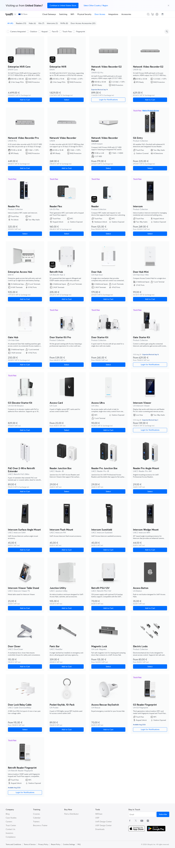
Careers (9, 821)
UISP (97, 818)
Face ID (55, 31)
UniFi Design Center (103, 821)
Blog (8, 814)
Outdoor (33, 31)
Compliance (10, 837)
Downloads (99, 829)
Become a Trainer (40, 825)
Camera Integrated (18, 31)
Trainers (36, 821)
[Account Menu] (157, 14)
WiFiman (98, 814)
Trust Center (11, 825)
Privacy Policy (43, 844)
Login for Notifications (150, 364)
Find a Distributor (71, 814)
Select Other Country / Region (96, 5)
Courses (36, 814)
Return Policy (55, 844)
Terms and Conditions (13, 844)
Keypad (45, 31)
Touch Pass (67, 31)
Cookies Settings (69, 844)
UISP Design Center (103, 825)
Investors (9, 833)
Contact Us (10, 829)
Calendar (36, 818)
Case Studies (11, 818)
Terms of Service (30, 844)
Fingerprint (80, 31)
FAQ (79, 844)
